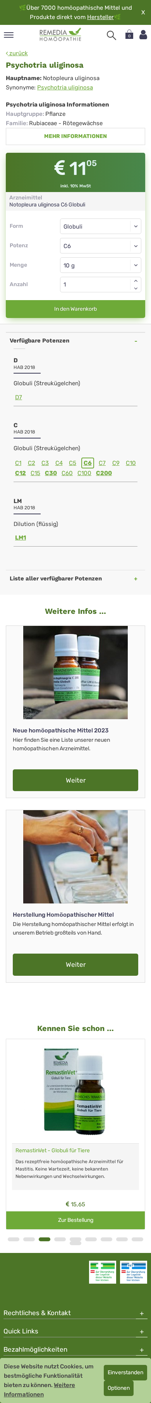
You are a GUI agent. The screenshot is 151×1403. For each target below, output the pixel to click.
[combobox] (100, 245)
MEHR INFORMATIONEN (75, 136)
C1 (18, 463)
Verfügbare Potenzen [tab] (39, 340)
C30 (51, 473)
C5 (72, 463)
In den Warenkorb (75, 309)
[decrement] (135, 288)
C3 (45, 463)
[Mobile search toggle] (111, 35)
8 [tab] (122, 1239)
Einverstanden (125, 1372)
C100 (84, 473)
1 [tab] (13, 1239)
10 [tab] (75, 1243)
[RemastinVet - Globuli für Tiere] (75, 1091)
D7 (18, 397)
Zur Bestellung (75, 1220)
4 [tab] (60, 1239)
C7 (102, 463)
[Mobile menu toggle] (8, 35)
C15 (35, 473)
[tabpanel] (75, 1134)
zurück (18, 53)
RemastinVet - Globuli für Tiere (52, 1150)
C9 (116, 463)
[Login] (143, 34)
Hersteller (100, 17)
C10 (131, 463)
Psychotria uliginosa (65, 87)
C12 (20, 473)
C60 (67, 473)
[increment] (135, 281)
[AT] (60, 34)
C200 (104, 473)
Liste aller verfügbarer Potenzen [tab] (56, 578)
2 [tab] (29, 1239)
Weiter (76, 780)
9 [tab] (137, 1239)
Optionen (119, 1388)
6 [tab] (91, 1239)
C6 (88, 463)
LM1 (20, 537)
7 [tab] (106, 1239)
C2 (31, 463)
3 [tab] (44, 1239)
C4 (59, 463)
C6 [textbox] (67, 246)
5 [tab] (75, 1239)
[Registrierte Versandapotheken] (102, 1272)
